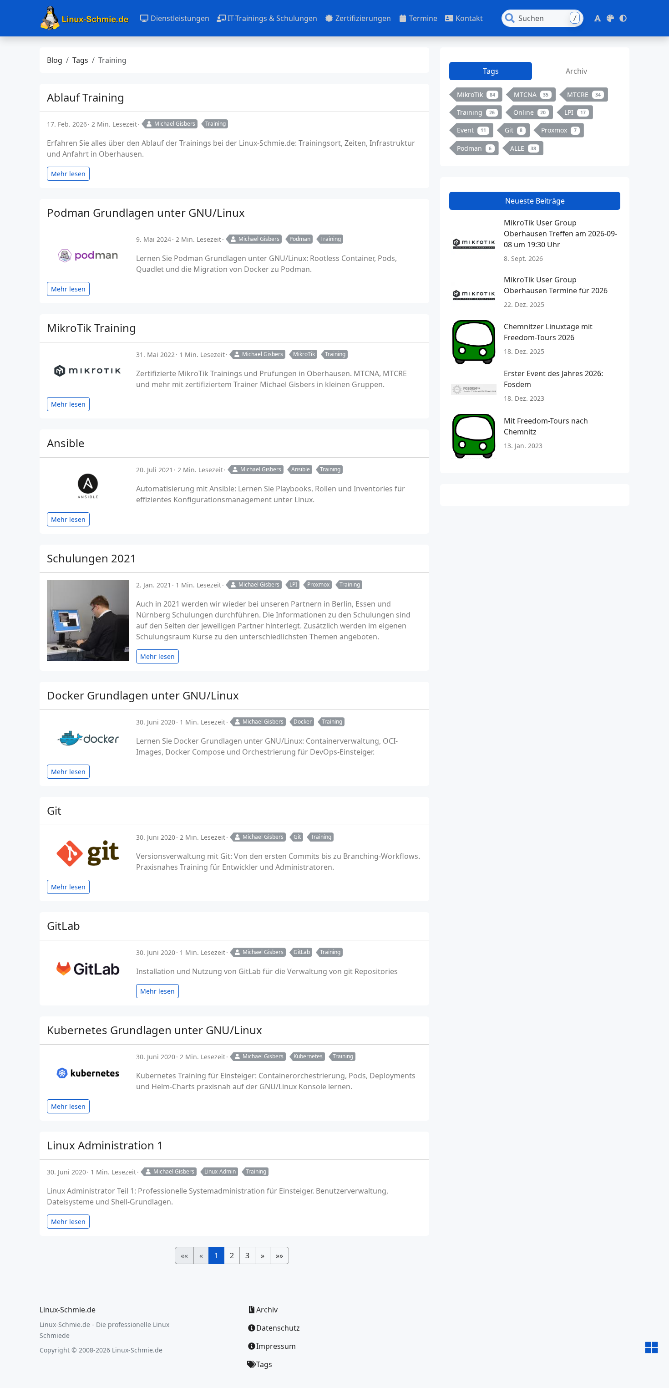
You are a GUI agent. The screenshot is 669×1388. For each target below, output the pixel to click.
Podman (299, 239)
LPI (293, 584)
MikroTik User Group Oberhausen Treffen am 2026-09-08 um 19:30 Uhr (560, 234)
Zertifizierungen (362, 18)
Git (54, 810)
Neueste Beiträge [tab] (535, 201)
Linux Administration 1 (105, 1145)
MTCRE (584, 94)
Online (529, 112)
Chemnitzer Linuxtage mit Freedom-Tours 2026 (548, 331)
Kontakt (468, 18)
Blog (54, 60)
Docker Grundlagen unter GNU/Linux (143, 695)
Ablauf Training (85, 97)
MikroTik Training (91, 327)
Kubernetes (308, 1056)
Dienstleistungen (179, 18)
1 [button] (216, 1255)
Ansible (66, 442)
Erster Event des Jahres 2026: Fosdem (553, 378)
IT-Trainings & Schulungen (271, 18)
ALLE (523, 148)
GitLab (63, 925)
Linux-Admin (220, 1171)
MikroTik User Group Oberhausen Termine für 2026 (556, 285)
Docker (303, 721)
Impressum (276, 1346)
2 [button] (232, 1255)
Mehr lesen (68, 173)
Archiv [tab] (576, 71)
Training (215, 124)
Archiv (267, 1310)
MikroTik (304, 354)
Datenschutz (278, 1328)
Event (471, 130)
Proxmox (318, 584)
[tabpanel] (534, 123)
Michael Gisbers (174, 124)
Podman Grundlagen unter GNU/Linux (146, 212)
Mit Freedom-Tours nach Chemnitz (546, 426)
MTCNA (531, 94)
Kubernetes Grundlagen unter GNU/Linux (154, 1029)
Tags (80, 60)
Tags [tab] (491, 71)
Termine (422, 18)
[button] (597, 18)
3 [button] (247, 1255)
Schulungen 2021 (92, 558)
